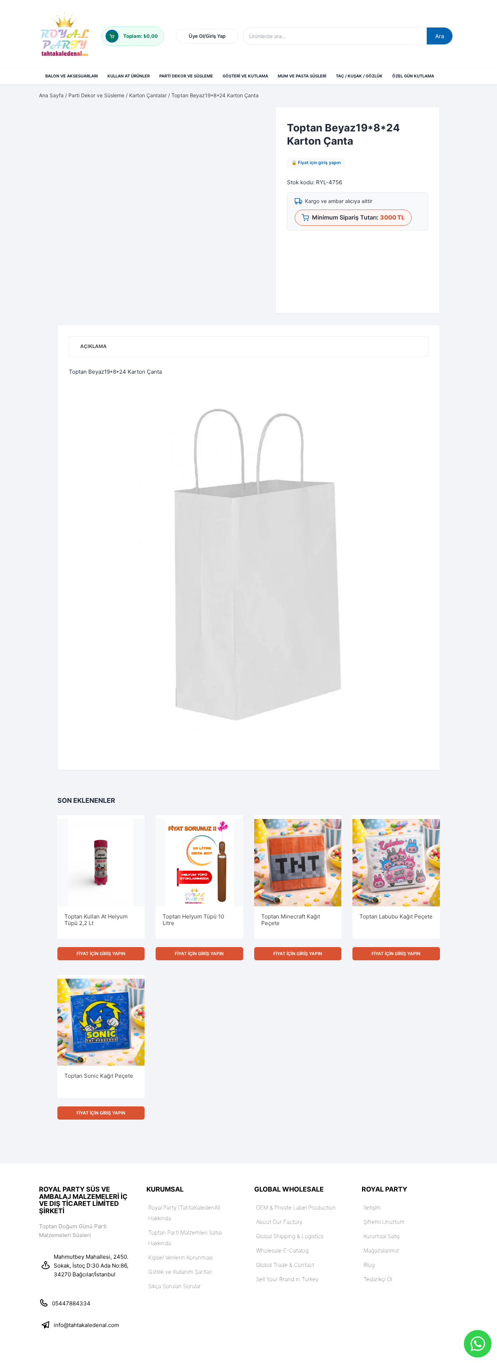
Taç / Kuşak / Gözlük (359, 86)
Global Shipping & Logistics (289, 1246)
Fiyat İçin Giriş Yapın (101, 964)
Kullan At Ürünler (128, 86)
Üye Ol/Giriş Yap (360, 40)
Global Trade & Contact (285, 1275)
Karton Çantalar (148, 105)
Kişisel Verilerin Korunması (180, 1267)
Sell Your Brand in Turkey (287, 1289)
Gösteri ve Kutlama (245, 86)
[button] (251, 129)
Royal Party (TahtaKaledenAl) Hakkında (184, 1223)
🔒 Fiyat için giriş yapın (316, 172)
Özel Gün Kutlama (413, 86)
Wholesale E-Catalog (282, 1260)
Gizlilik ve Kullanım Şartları (180, 1282)
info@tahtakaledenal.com (86, 1335)
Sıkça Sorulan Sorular (174, 1296)
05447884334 (71, 1313)
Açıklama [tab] (93, 356)
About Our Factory (279, 1232)
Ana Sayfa (51, 105)
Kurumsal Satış (349, 21)
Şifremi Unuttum (420, 21)
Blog (369, 1275)
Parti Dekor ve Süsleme (186, 86)
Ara (289, 36)
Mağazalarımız (381, 1260)
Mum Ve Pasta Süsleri (302, 86)
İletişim (372, 1217)
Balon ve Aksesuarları (71, 86)
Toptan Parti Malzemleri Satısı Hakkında (185, 1248)
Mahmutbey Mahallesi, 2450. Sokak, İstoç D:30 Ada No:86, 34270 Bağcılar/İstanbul (91, 1276)
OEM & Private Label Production (296, 1217)
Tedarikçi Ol (383, 21)
